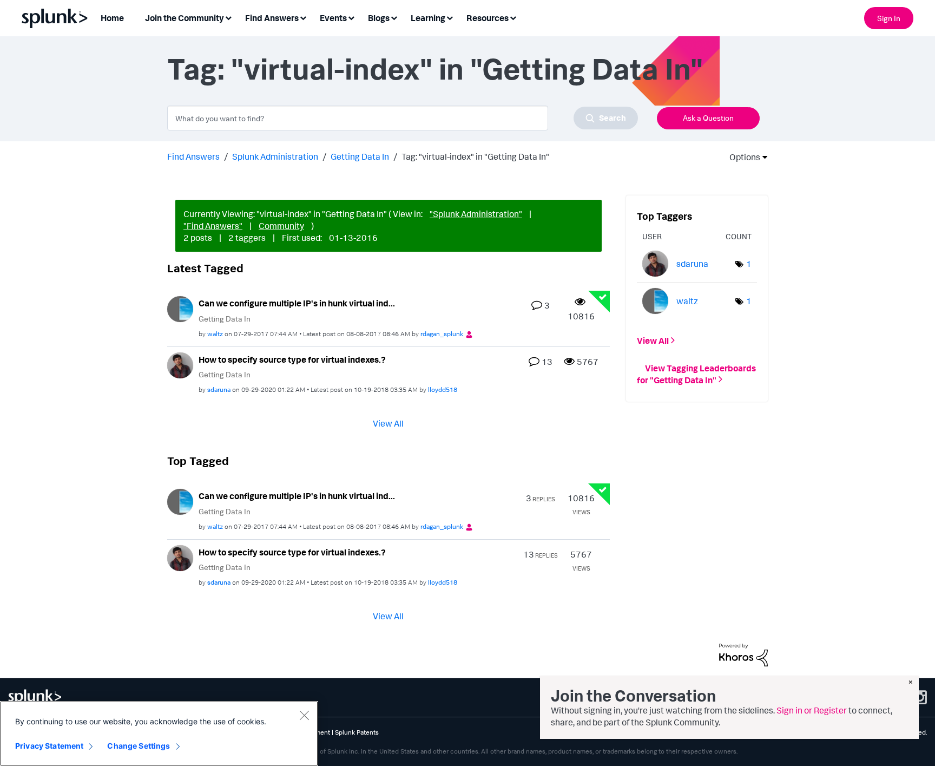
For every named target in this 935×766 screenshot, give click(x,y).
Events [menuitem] (333, 17)
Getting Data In (360, 156)
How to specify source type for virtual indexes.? (292, 359)
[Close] (304, 715)
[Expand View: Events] (351, 17)
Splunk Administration (275, 156)
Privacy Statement (49, 745)
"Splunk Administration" (476, 213)
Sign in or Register (811, 710)
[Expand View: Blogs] (394, 17)
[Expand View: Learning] (449, 17)
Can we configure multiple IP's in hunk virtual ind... (297, 303)
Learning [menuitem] (428, 17)
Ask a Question (708, 117)
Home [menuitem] (112, 17)
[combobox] (402, 118)
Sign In (888, 18)
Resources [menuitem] (487, 17)
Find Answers (193, 156)
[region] (159, 733)
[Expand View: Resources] (513, 17)
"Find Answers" (212, 225)
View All (388, 423)
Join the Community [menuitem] (184, 17)
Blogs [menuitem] (379, 17)
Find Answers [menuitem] (272, 17)
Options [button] (741, 157)
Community (281, 225)
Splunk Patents (357, 732)
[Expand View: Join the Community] (228, 17)
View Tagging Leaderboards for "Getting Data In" (696, 373)
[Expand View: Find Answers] (303, 17)
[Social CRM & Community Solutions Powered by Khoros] (743, 654)
